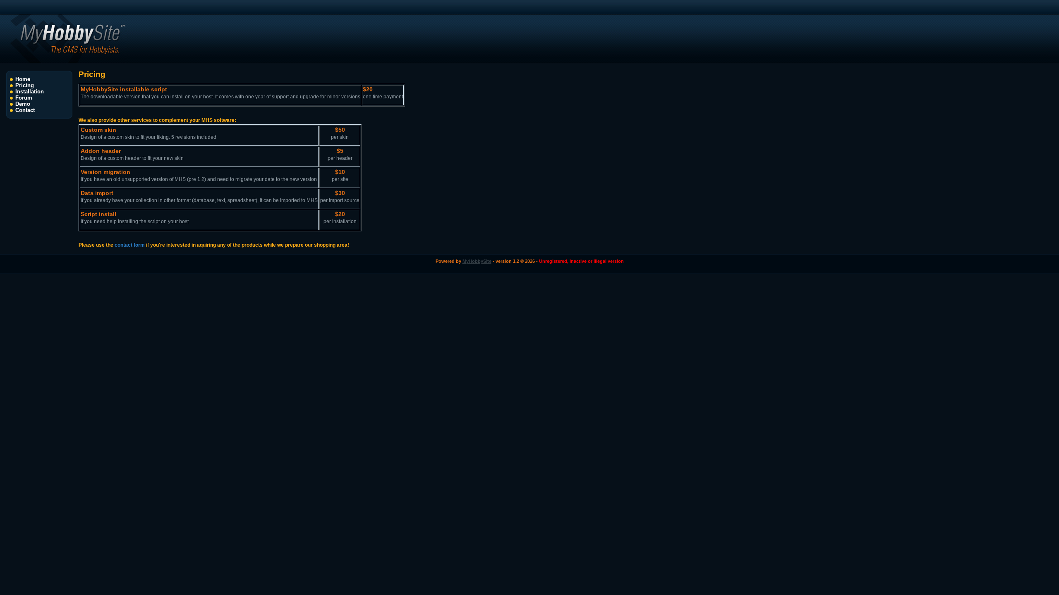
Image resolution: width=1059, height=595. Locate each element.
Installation (29, 91)
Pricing (24, 85)
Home (22, 79)
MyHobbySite (476, 261)
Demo (22, 104)
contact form (130, 245)
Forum (23, 98)
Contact (25, 110)
